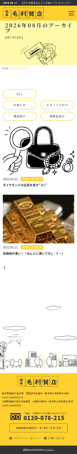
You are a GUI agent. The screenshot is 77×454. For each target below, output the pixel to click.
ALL (20, 94)
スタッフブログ (57, 105)
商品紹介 (19, 116)
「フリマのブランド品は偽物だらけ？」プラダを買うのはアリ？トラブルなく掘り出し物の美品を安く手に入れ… (47, 4)
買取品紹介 (57, 116)
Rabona (50, 450)
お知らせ (19, 105)
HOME (5, 68)
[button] (25, 438)
